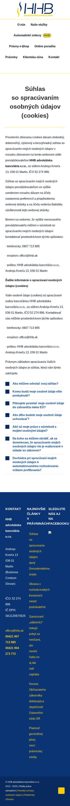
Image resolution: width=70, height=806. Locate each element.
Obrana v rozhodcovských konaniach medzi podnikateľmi (35, 595)
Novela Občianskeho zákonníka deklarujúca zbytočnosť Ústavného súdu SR (35, 701)
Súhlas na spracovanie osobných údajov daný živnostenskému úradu (35, 554)
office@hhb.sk (14, 630)
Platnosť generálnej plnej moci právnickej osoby (35, 743)
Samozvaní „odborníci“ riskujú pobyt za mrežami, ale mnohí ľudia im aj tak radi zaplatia (35, 645)
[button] (35, 67)
